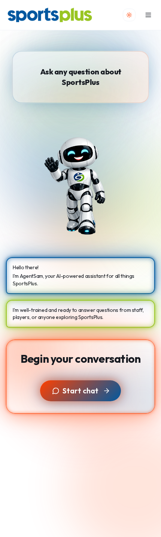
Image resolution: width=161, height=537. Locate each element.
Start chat (80, 390)
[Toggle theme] (129, 15)
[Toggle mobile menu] (148, 15)
